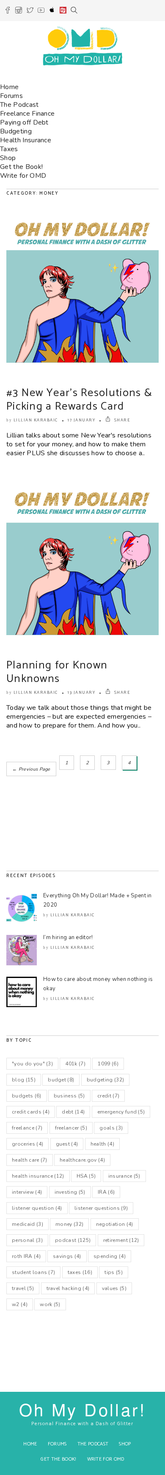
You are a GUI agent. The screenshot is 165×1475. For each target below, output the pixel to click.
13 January (81, 692)
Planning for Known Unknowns (56, 672)
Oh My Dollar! (82, 1409)
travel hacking (68, 1288)
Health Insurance (25, 140)
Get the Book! (21, 166)
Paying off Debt (24, 122)
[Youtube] (41, 11)
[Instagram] (18, 11)
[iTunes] (52, 11)
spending (110, 1256)
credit (108, 1095)
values (114, 1288)
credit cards (31, 1111)
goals (111, 1128)
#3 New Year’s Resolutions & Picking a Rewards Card (79, 400)
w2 (20, 1304)
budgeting (105, 1079)
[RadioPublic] (63, 11)
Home (9, 87)
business (69, 1095)
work (50, 1304)
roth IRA (26, 1256)
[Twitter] (30, 11)
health (102, 1144)
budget (61, 1079)
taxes (80, 1272)
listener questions (101, 1208)
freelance (27, 1128)
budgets (26, 1095)
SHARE (121, 420)
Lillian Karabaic (36, 420)
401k (75, 1063)
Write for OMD (23, 175)
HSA (86, 1176)
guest (67, 1144)
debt (73, 1111)
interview (27, 1192)
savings (67, 1256)
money (69, 1224)
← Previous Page (31, 769)
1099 (108, 1063)
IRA (106, 1192)
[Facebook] (7, 11)
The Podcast (19, 104)
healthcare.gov (82, 1160)
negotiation (114, 1224)
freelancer (71, 1128)
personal (27, 1240)
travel (23, 1288)
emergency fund (121, 1111)
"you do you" (32, 1063)
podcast (73, 1240)
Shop (8, 158)
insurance (124, 1176)
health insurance (38, 1176)
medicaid (27, 1224)
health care (29, 1160)
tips (113, 1272)
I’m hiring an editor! (68, 937)
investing (70, 1192)
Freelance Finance (27, 113)
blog (24, 1079)
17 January (81, 420)
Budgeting (16, 131)
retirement (121, 1240)
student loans (33, 1272)
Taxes (9, 149)
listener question (37, 1208)
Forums (11, 96)
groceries (27, 1144)
